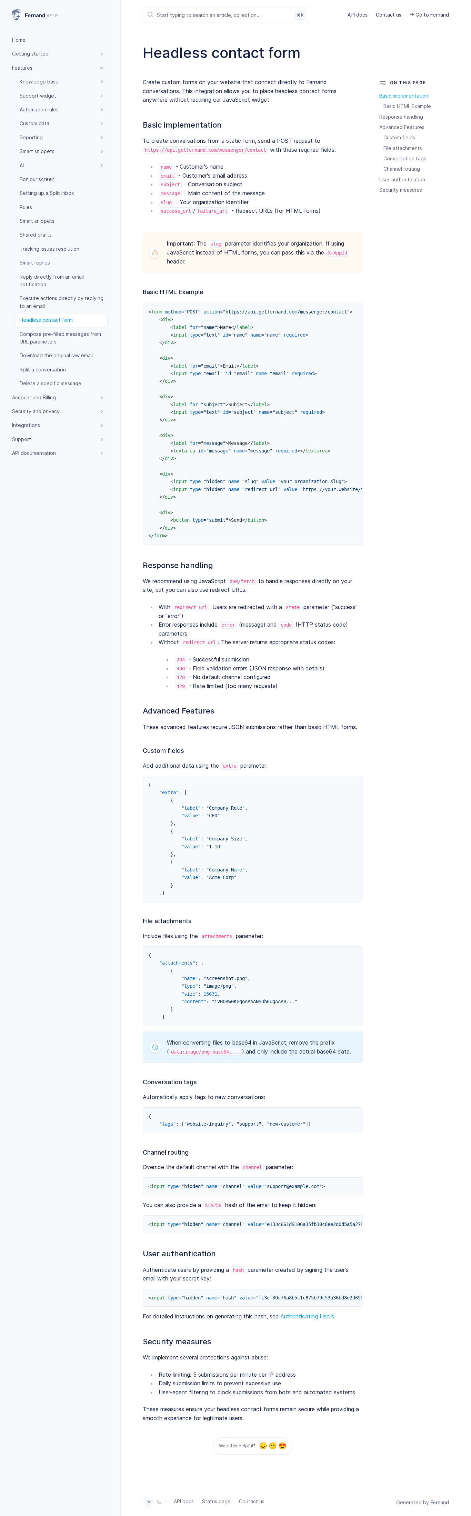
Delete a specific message (50, 383)
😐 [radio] (272, 1446)
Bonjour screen (37, 179)
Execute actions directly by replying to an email (61, 302)
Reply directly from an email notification (52, 280)
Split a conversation (43, 369)
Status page (216, 1501)
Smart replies (35, 263)
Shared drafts (36, 235)
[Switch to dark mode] (159, 1502)
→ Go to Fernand (429, 15)
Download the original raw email (56, 355)
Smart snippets (37, 221)
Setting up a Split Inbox (47, 193)
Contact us (388, 15)
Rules (26, 207)
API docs (358, 15)
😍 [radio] (282, 1446)
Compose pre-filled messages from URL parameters (60, 338)
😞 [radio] (263, 1446)
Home (19, 40)
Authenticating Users (307, 1316)
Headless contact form (46, 320)
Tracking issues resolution (49, 249)
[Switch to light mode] (149, 1502)
